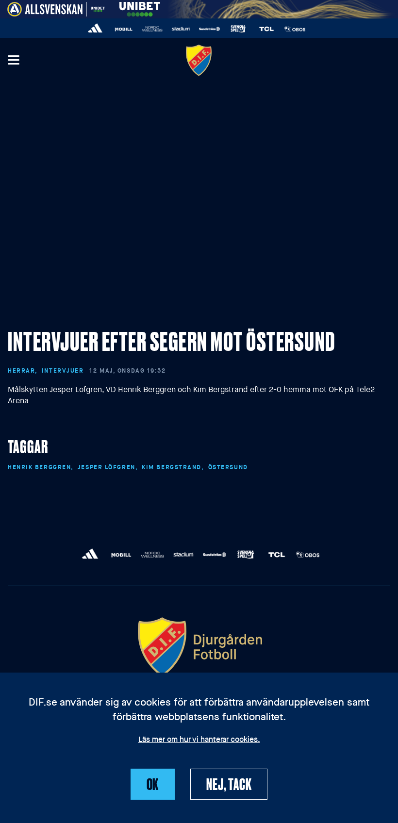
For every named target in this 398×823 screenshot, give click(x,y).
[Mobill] (124, 28)
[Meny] (13, 60)
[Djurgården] (199, 60)
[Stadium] (180, 28)
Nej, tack (228, 784)
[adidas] (95, 28)
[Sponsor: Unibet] (139, 7)
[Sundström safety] (209, 28)
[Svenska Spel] (238, 28)
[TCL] (266, 28)
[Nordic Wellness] (152, 28)
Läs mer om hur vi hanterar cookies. (199, 740)
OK (153, 784)
